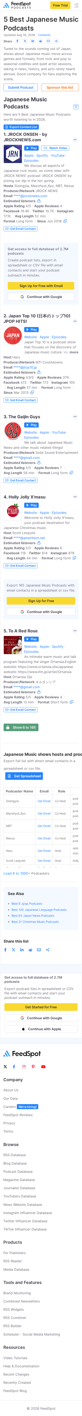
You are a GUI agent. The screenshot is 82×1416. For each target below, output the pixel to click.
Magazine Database (19, 1180)
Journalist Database (19, 1188)
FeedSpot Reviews (18, 1115)
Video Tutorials (15, 1358)
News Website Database (22, 1204)
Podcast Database (18, 1171)
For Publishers (14, 1253)
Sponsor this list (60, 87)
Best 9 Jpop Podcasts (27, 903)
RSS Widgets (13, 1309)
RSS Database (14, 1155)
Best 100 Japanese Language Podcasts (39, 909)
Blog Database (15, 1163)
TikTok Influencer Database (25, 1229)
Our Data (10, 1098)
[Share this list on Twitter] (25, 41)
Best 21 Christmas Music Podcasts (35, 921)
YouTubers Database (19, 1196)
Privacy (9, 1123)
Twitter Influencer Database (25, 1221)
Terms (8, 1131)
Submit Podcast (20, 87)
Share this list (16, 941)
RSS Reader (12, 1261)
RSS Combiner (14, 1318)
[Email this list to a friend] (48, 41)
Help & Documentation (21, 1366)
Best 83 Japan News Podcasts (33, 915)
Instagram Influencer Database (27, 1213)
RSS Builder (12, 1326)
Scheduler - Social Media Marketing (31, 1334)
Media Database (16, 1269)
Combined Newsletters (21, 1301)
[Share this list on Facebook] (17, 41)
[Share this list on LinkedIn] (32, 41)
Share (8, 41)
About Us (10, 1090)
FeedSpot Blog (15, 1391)
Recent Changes (16, 1374)
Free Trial (60, 5)
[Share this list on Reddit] (40, 41)
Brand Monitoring (17, 1293)
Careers (20, 1107)
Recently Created (17, 1382)
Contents (44, 35)
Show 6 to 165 (24, 727)
